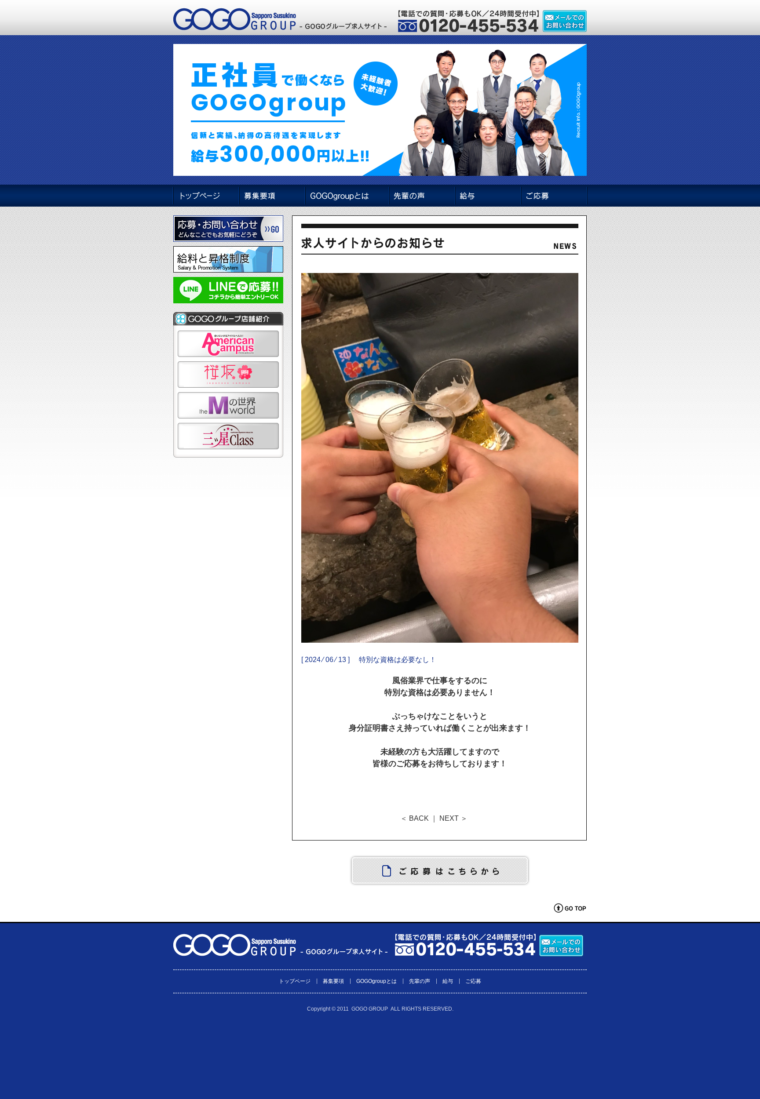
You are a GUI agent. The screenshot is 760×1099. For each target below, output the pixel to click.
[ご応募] (554, 196)
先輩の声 (419, 981)
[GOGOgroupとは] (347, 196)
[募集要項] (272, 196)
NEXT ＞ (453, 818)
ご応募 (473, 981)
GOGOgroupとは (376, 981)
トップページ (295, 981)
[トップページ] (206, 196)
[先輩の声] (422, 196)
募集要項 (333, 981)
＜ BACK (414, 818)
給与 (447, 981)
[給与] (488, 196)
